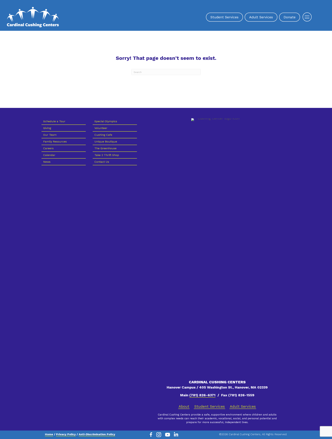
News (46, 161)
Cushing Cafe (103, 134)
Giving (47, 128)
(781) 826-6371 (202, 395)
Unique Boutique (105, 141)
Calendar (49, 155)
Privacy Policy (66, 434)
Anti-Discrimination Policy (97, 434)
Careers (48, 148)
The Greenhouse (105, 148)
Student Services (209, 406)
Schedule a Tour (54, 121)
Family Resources (55, 141)
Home (49, 434)
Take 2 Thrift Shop (106, 155)
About (184, 406)
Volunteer (100, 128)
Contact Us (101, 161)
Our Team (50, 134)
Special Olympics (105, 121)
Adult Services (243, 406)
